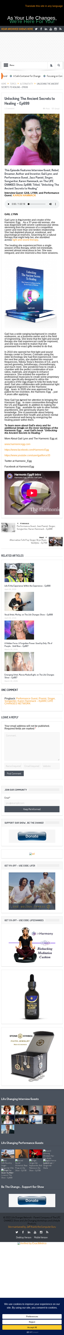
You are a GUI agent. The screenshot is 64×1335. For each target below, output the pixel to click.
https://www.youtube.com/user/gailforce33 (27, 455)
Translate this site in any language (44, 6)
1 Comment (9, 108)
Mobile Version (41, 1237)
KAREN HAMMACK (24, 195)
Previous (24, 523)
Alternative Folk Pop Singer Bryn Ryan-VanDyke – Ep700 (28, 541)
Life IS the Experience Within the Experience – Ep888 (27, 585)
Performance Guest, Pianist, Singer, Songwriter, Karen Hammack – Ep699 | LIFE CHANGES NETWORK (30, 701)
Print (48, 109)
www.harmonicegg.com (17, 444)
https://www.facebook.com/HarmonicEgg (27, 449)
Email (57, 109)
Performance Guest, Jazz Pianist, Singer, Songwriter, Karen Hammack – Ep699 (36, 527)
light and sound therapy (25, 239)
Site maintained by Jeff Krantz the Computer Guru (32, 1226)
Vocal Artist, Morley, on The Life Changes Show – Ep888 (29, 614)
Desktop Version (23, 1237)
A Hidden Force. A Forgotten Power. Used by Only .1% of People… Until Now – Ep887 (28, 644)
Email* (7, 798)
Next (41, 537)
